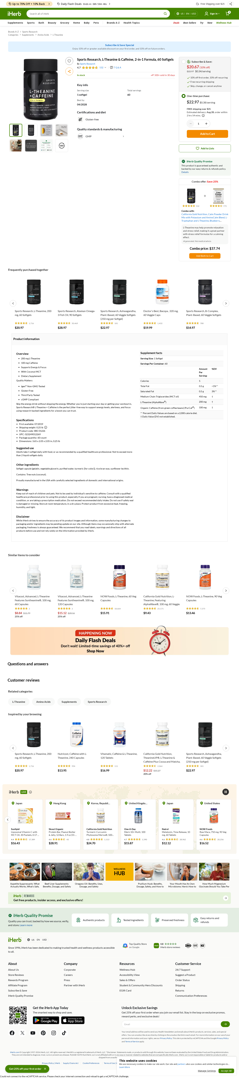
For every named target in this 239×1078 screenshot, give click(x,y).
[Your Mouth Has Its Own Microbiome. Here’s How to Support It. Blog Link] (182, 875)
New (209, 22)
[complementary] (91, 1063)
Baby (87, 22)
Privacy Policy (223, 1038)
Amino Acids (43, 35)
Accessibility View (130, 974)
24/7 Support (182, 969)
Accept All (226, 1070)
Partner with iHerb (74, 985)
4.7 (79, 67)
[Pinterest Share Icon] (43, 1033)
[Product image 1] (15, 130)
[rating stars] (90, 67)
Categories (13, 35)
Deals (176, 22)
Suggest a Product (185, 974)
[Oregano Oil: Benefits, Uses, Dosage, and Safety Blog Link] (88, 875)
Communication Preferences (191, 995)
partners (182, 1064)
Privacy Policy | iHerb (51, 1063)
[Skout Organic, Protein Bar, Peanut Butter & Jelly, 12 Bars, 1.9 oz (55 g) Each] (63, 819)
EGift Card (125, 990)
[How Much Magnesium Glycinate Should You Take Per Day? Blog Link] (214, 875)
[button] (230, 3)
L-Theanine (58, 35)
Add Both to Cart (204, 255)
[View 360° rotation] (61, 145)
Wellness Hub (223, 22)
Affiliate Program (17, 985)
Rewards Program (18, 980)
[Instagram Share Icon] (53, 1033)
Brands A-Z (113, 22)
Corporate (70, 969)
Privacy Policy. (166, 1038)
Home (76, 22)
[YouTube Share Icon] (32, 1033)
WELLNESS (119, 872)
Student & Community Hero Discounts (141, 985)
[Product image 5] (15, 145)
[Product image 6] (31, 145)
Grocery (64, 22)
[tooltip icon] (30, 792)
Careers (68, 974)
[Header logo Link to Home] (14, 13)
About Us (13, 969)
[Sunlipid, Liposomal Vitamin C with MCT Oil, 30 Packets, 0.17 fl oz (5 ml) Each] (25, 819)
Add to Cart (33, 302)
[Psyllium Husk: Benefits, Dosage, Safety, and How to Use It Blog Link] (150, 875)
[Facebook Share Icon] (12, 1033)
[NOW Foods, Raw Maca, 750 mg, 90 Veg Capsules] (214, 819)
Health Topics (132, 22)
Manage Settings (207, 1070)
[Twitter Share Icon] (22, 1033)
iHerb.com (14, 1052)
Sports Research (29, 31)
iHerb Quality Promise (20, 995)
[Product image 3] (46, 130)
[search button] (165, 14)
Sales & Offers (127, 980)
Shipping (180, 985)
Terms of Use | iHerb (112, 1063)
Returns (179, 990)
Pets (96, 22)
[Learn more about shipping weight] (45, 427)
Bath (41, 22)
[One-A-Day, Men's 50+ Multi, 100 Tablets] (138, 819)
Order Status (182, 980)
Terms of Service (132, 1041)
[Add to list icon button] (69, 61)
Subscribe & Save (17, 990)
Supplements (15, 22)
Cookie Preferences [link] (91, 1063)
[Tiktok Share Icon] (64, 1033)
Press (67, 980)
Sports (31, 22)
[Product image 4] (61, 130)
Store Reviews (16, 974)
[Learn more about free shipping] (203, 115)
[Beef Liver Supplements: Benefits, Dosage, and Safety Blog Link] (56, 875)
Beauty (52, 22)
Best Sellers (189, 22)
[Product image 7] (46, 145)
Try (201, 22)
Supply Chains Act (71, 1063)
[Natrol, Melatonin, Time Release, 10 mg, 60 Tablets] (176, 819)
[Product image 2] (31, 130)
